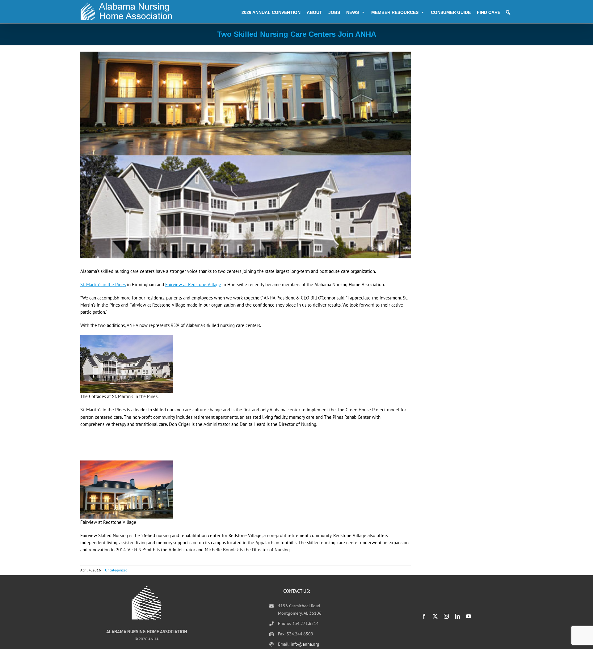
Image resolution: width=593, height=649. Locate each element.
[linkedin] (457, 616)
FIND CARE (488, 12)
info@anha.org (305, 644)
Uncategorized (116, 570)
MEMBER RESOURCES (394, 12)
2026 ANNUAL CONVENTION (271, 12)
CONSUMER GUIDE (451, 12)
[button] (508, 12)
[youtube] (468, 616)
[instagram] (446, 616)
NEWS (352, 12)
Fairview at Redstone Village (193, 284)
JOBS (334, 12)
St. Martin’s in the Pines (103, 284)
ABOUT (314, 12)
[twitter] (435, 616)
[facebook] (424, 616)
